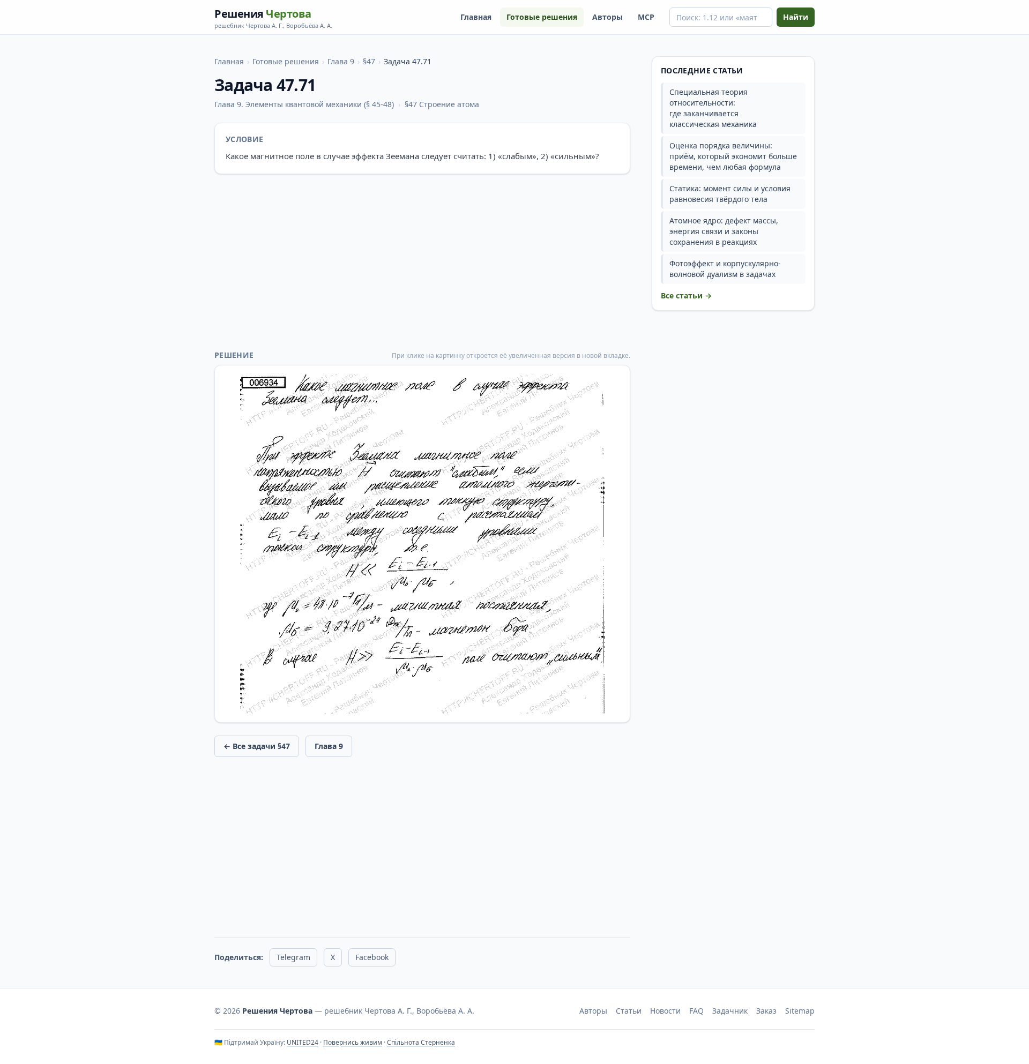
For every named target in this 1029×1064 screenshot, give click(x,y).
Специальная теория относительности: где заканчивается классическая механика (713, 108)
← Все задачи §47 (256, 746)
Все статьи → (686, 295)
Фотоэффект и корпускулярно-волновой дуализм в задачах (725, 268)
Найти (795, 17)
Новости (665, 1011)
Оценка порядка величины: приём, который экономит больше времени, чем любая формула (733, 156)
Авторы (607, 17)
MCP (646, 17)
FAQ (696, 1011)
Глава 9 (340, 61)
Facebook (372, 957)
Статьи (629, 1011)
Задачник (730, 1011)
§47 (369, 61)
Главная (475, 17)
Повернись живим (352, 1042)
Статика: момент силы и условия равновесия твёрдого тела (730, 193)
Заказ (766, 1011)
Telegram (293, 957)
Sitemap (800, 1011)
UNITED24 (302, 1042)
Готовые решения (541, 17)
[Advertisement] (422, 262)
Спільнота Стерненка (421, 1042)
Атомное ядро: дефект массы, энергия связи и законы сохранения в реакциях (723, 231)
